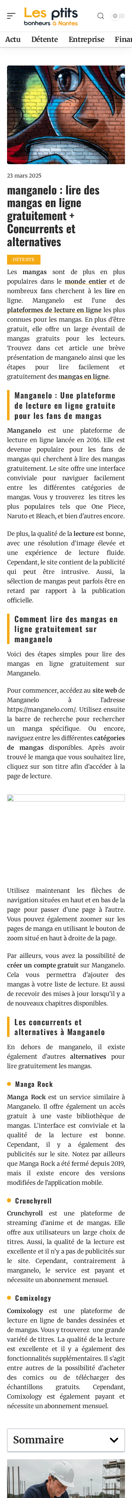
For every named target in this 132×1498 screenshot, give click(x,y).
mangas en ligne (83, 376)
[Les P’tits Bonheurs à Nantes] (50, 16)
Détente (24, 259)
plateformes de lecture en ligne (54, 310)
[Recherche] (101, 16)
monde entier (86, 281)
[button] (114, 1440)
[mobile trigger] (13, 16)
